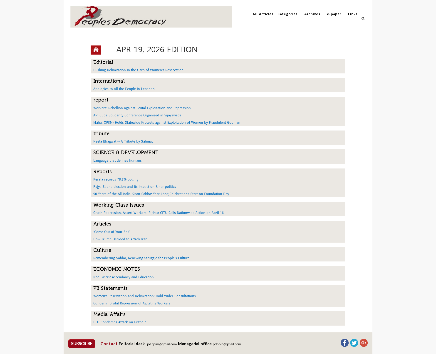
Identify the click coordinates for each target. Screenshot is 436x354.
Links (352, 14)
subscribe (81, 343)
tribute (101, 134)
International (109, 81)
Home (97, 50)
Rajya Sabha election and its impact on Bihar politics (134, 186)
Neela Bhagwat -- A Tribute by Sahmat (123, 141)
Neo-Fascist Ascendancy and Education (123, 277)
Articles (102, 224)
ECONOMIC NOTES (116, 269)
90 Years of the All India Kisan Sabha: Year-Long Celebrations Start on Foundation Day (161, 193)
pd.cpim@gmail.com (162, 344)
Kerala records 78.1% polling (115, 179)
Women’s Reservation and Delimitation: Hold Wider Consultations (144, 296)
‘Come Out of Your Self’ (112, 231)
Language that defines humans (117, 160)
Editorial (103, 62)
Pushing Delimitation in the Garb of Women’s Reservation (138, 70)
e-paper (334, 14)
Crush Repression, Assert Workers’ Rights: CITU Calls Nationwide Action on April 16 (158, 212)
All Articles (263, 14)
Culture (102, 250)
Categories (287, 14)
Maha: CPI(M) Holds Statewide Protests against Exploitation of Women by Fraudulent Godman (166, 122)
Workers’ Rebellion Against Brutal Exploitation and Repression (142, 107)
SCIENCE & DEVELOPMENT (126, 152)
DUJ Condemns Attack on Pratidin (119, 322)
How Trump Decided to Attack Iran (120, 239)
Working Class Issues (118, 205)
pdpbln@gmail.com (227, 344)
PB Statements (110, 288)
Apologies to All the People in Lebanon (124, 88)
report (100, 100)
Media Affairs (109, 314)
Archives (312, 14)
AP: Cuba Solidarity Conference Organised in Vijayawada (137, 115)
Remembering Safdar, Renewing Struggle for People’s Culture (141, 258)
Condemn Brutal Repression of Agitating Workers (131, 303)
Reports (102, 171)
